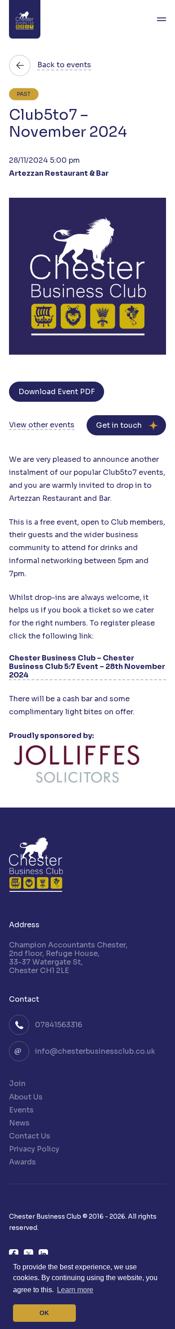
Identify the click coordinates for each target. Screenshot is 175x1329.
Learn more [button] (75, 1290)
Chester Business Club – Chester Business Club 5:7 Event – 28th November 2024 (87, 667)
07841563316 (58, 1024)
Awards (22, 1162)
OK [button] (44, 1312)
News (19, 1123)
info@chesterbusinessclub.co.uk (95, 1051)
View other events (41, 425)
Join (17, 1083)
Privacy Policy (34, 1149)
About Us (26, 1097)
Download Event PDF (56, 391)
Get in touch (119, 425)
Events (21, 1110)
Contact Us (29, 1136)
